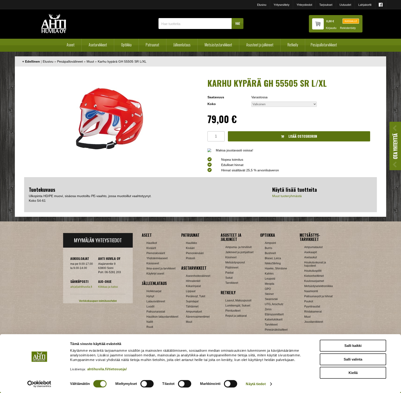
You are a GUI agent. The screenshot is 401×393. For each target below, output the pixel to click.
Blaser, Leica (273, 258)
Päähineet (231, 267)
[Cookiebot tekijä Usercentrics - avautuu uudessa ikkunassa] (39, 383)
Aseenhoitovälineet (198, 276)
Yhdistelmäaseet (157, 258)
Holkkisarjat (153, 291)
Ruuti (149, 327)
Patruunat (152, 45)
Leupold (270, 278)
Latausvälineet (155, 301)
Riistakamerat (313, 311)
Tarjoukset (325, 4)
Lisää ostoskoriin (302, 136)
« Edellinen (31, 61)
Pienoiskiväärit (155, 253)
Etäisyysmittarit (274, 314)
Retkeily (293, 45)
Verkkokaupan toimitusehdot (98, 301)
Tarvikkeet (231, 282)
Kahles (269, 273)
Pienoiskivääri (195, 253)
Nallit (149, 321)
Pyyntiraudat (312, 306)
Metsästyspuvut (235, 262)
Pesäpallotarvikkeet (324, 45)
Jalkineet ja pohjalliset (239, 252)
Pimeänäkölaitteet (276, 329)
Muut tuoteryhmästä (287, 196)
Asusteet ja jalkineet (259, 45)
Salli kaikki (353, 346)
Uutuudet (345, 4)
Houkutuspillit (312, 270)
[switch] (147, 383)
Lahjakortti (365, 4)
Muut (90, 61)
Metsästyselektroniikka (318, 286)
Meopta (269, 283)
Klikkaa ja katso (108, 286)
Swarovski (271, 299)
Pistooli (190, 258)
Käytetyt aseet (155, 273)
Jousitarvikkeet (313, 321)
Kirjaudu (331, 28)
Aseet (70, 45)
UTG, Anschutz (274, 304)
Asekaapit (310, 252)
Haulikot (151, 243)
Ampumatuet (194, 311)
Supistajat (192, 301)
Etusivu (261, 4)
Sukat (229, 277)
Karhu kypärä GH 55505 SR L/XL (122, 61)
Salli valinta (353, 359)
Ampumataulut (313, 247)
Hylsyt (150, 296)
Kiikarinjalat (193, 286)
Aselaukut (310, 257)
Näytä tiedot (255, 384)
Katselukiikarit (273, 319)
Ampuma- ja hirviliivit (238, 247)
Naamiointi (311, 291)
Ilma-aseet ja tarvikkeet (160, 268)
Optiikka (126, 45)
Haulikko (191, 243)
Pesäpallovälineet (70, 61)
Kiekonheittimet (314, 276)
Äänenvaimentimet (198, 316)
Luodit (150, 306)
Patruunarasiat (155, 311)
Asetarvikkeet (98, 45)
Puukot (308, 301)
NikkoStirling (273, 263)
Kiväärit (151, 248)
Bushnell (270, 253)
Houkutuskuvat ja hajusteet (315, 264)
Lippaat (190, 291)
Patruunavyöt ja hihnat (318, 296)
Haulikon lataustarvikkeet (162, 316)
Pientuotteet (232, 310)
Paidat (229, 272)
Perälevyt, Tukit (195, 296)
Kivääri (190, 248)
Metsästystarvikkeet (218, 45)
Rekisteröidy (348, 28)
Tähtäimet (192, 306)
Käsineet (230, 257)
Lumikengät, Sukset (237, 305)
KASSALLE (351, 21)
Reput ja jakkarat (236, 315)
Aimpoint (270, 243)
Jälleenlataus (182, 45)
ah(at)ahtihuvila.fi (81, 286)
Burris (268, 248)
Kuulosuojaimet (314, 281)
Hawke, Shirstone (276, 268)
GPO (268, 289)
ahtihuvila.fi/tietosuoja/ (107, 369)
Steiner (269, 294)
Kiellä (353, 373)
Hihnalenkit (193, 281)
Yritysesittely (281, 4)
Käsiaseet (152, 263)
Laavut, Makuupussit (238, 300)
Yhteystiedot (304, 4)
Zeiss (268, 309)
